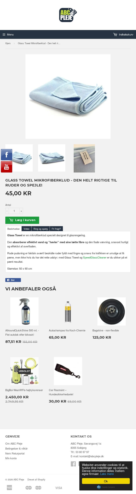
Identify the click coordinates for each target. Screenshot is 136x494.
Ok (106, 481)
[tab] (13, 228)
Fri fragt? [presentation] (56, 228)
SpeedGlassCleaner (94, 257)
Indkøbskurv (125, 34)
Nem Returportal (14, 453)
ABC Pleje (18, 479)
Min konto (11, 458)
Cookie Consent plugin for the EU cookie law (106, 487)
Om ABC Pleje (13, 443)
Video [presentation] (26, 228)
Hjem (8, 43)
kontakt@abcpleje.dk (92, 456)
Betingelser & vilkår (16, 448)
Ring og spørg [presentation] (40, 228)
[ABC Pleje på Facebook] (73, 465)
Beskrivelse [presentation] (13, 228)
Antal (8, 205)
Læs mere (107, 473)
